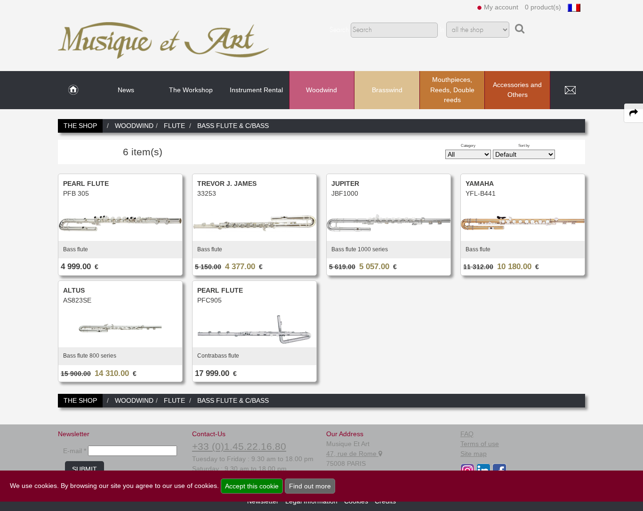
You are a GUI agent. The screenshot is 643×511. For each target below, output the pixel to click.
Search (339, 30)
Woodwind (321, 90)
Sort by (524, 145)
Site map (473, 453)
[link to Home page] (73, 90)
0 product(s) (543, 7)
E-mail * (74, 451)
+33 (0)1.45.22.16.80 (239, 446)
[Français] (574, 7)
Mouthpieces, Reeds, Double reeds (452, 90)
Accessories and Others (517, 90)
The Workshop (191, 90)
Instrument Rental (256, 90)
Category (468, 145)
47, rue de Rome (352, 453)
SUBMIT (84, 469)
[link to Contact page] (570, 90)
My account (501, 7)
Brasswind (387, 90)
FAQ (467, 434)
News (126, 90)
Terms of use (479, 443)
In (442, 30)
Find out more (310, 486)
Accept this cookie (252, 486)
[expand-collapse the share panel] (633, 113)
